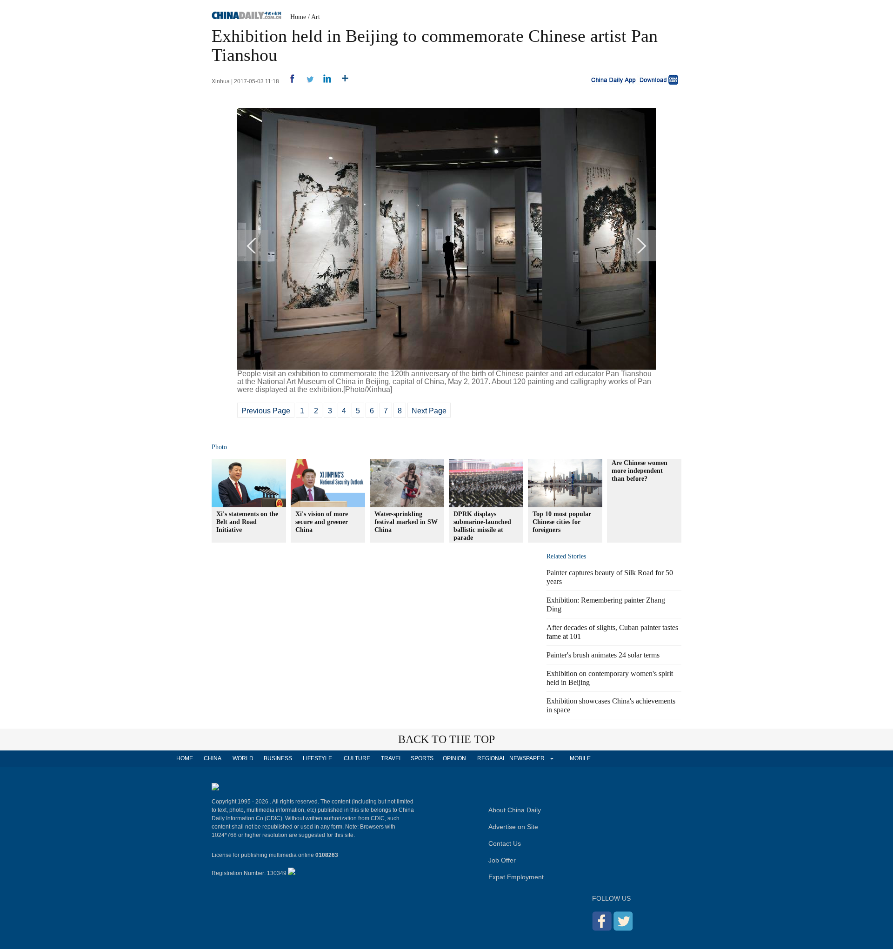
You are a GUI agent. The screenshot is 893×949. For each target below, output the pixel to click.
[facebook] (288, 81)
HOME (184, 758)
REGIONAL (491, 758)
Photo (219, 447)
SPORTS (422, 758)
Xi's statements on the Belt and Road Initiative (247, 522)
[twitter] (306, 81)
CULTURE (357, 758)
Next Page (429, 411)
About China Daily (514, 810)
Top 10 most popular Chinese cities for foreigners (562, 522)
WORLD (243, 758)
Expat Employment (516, 877)
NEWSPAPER (526, 758)
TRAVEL (391, 758)
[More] (341, 81)
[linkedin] (324, 81)
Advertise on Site (513, 826)
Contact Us (504, 843)
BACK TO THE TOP (446, 739)
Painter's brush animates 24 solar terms (603, 655)
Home (298, 16)
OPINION (454, 758)
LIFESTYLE (317, 758)
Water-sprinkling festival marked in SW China (406, 522)
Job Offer (502, 860)
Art (315, 16)
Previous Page (265, 411)
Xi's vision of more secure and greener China (321, 522)
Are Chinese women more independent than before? (639, 470)
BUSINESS (278, 758)
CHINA (212, 758)
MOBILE (580, 758)
